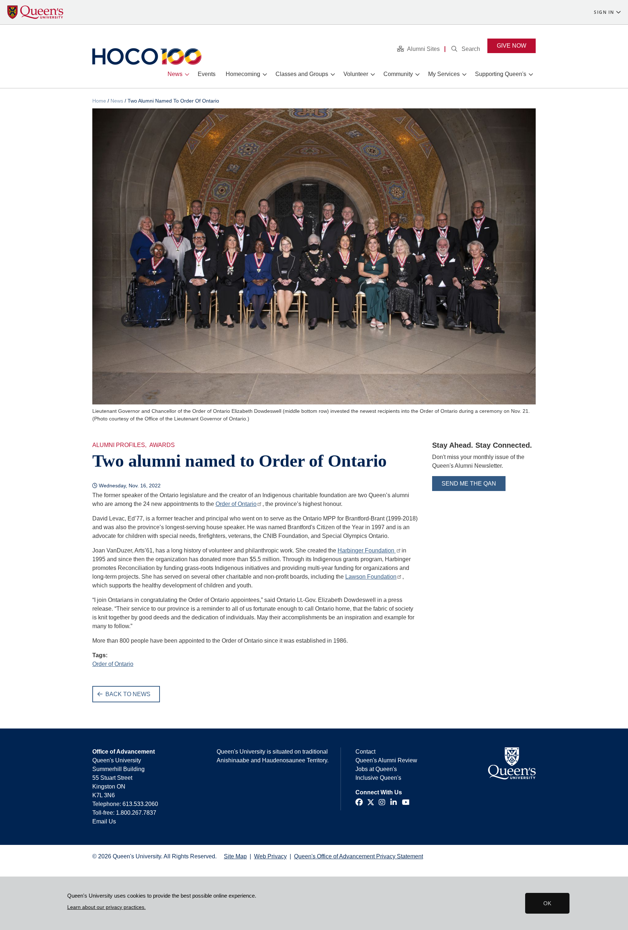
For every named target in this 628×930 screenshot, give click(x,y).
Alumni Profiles (118, 445)
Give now (511, 46)
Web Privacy (270, 856)
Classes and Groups (301, 74)
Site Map (235, 856)
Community (398, 74)
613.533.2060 (140, 804)
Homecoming (243, 74)
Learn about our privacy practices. (106, 907)
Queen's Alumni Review (386, 760)
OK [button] (547, 903)
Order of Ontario (236, 504)
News (175, 74)
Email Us (104, 821)
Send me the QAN (469, 483)
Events (207, 74)
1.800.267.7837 (136, 813)
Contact (365, 752)
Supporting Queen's (500, 74)
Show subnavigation (188, 74)
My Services (444, 74)
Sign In (604, 12)
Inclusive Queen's (378, 778)
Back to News (127, 694)
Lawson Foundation (370, 577)
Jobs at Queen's (376, 769)
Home (99, 101)
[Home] (146, 56)
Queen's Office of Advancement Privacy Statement (358, 856)
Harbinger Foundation (367, 550)
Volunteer (355, 74)
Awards (162, 445)
